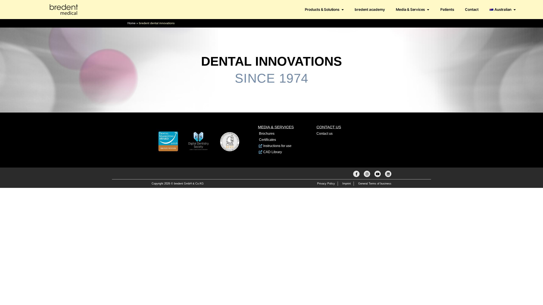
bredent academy (370, 9)
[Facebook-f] (356, 174)
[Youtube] (377, 174)
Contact (472, 9)
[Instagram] (367, 174)
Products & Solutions (322, 9)
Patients (447, 9)
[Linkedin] (388, 174)
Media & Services (410, 9)
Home (131, 23)
